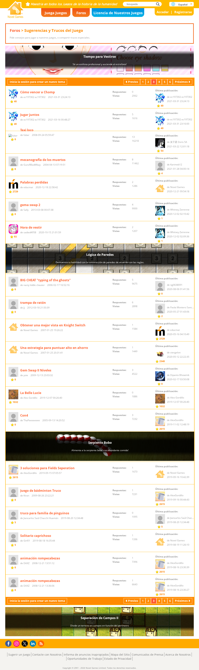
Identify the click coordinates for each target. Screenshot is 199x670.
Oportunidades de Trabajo (84, 658)
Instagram (17, 643)
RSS (41, 643)
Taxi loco (26, 130)
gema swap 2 (30, 205)
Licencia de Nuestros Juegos (118, 12)
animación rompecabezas (40, 558)
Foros (81, 12)
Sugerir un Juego (19, 654)
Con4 (24, 415)
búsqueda (159, 4)
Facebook (9, 643)
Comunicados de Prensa (147, 654)
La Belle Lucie (30, 393)
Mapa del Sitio (120, 654)
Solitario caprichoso (35, 536)
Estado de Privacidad (117, 658)
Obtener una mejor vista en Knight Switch (53, 325)
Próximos (181, 82)
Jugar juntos (29, 115)
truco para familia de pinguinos (44, 513)
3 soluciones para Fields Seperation (47, 468)
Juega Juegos (56, 12)
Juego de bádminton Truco (40, 490)
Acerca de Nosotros (178, 654)
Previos (133, 82)
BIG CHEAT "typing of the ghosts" (45, 280)
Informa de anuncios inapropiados (86, 654)
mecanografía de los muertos (42, 160)
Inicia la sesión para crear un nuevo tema (37, 82)
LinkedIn (33, 643)
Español (183, 4)
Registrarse (183, 12)
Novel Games (15, 8)
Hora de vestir (31, 227)
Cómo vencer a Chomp (37, 92)
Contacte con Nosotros (47, 654)
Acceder (163, 12)
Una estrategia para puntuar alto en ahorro (54, 348)
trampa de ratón (33, 302)
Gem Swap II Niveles (35, 370)
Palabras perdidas (34, 182)
